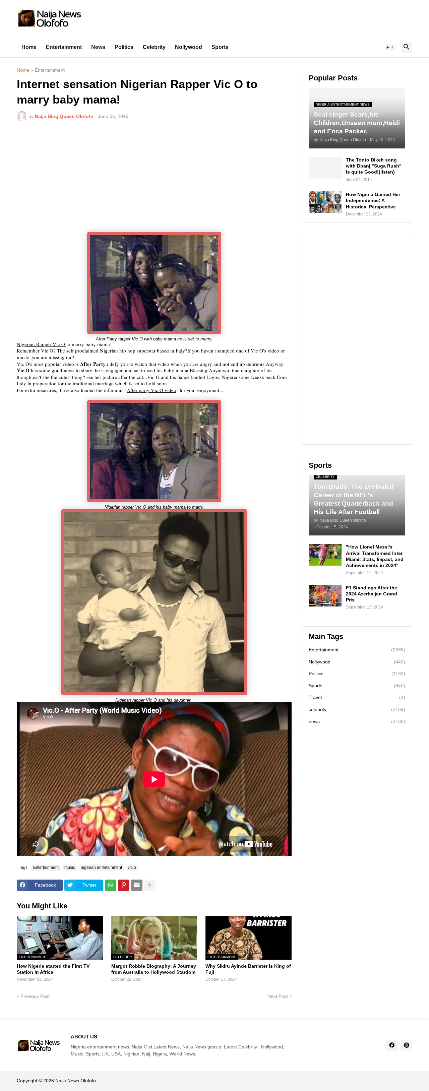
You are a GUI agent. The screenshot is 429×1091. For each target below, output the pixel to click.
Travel (357, 697)
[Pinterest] (123, 885)
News (98, 47)
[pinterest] (406, 1045)
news (357, 721)
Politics (124, 47)
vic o (132, 867)
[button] (390, 47)
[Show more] (150, 885)
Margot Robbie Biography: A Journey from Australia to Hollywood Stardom (153, 969)
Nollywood (188, 47)
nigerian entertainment (101, 867)
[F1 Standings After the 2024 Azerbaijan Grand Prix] (325, 595)
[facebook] (391, 1045)
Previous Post (35, 996)
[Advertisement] (154, 176)
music (69, 867)
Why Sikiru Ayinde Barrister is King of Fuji (248, 969)
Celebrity (154, 47)
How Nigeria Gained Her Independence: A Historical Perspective (373, 200)
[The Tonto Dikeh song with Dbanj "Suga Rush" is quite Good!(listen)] (325, 168)
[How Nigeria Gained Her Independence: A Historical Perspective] (325, 202)
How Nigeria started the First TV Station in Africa (53, 969)
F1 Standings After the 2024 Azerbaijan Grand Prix (371, 593)
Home (29, 47)
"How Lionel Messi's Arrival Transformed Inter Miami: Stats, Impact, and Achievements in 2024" (375, 556)
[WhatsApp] (110, 885)
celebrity (357, 709)
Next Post (277, 996)
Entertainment (64, 47)
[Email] (136, 885)
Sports (220, 47)
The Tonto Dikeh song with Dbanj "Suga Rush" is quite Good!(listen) (374, 166)
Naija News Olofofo (75, 1080)
